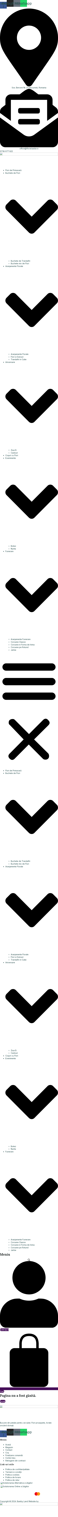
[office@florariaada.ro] (29, 146)
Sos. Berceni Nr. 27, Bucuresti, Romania (29, 87)
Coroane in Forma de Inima (23, 644)
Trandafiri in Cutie (18, 359)
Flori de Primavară (13, 170)
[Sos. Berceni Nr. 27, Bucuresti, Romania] (29, 85)
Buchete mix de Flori (20, 263)
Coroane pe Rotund (19, 647)
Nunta (13, 549)
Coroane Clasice (18, 642)
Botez (13, 546)
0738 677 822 (6, 151)
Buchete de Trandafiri (20, 261)
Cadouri (14, 453)
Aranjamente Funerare (20, 639)
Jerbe (13, 650)
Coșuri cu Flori (11, 455)
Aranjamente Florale (19, 354)
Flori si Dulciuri (17, 357)
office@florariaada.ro (29, 148)
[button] (29, 710)
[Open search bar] (29, 1260)
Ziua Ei (14, 450)
